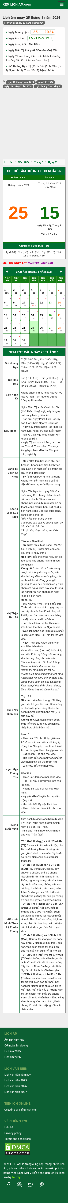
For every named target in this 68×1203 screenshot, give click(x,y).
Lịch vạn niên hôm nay (17, 1074)
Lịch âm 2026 (12, 1057)
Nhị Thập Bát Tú (12, 615)
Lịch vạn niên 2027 (15, 1092)
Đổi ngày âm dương (16, 1045)
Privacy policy (12, 1133)
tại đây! (16, 1177)
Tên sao (26, 541)
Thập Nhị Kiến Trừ (12, 712)
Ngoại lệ (26, 599)
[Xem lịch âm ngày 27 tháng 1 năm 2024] (50, 324)
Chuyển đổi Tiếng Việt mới (20, 1109)
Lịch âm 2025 (12, 1051)
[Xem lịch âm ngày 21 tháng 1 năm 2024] (59, 312)
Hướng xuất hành (11, 826)
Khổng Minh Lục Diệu (12, 512)
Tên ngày (27, 545)
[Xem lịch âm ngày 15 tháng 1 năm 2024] (6, 312)
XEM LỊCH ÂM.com (17, 4)
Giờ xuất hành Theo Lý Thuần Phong (11, 925)
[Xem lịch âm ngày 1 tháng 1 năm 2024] (6, 286)
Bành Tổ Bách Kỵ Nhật (12, 472)
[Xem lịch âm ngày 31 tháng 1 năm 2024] (24, 337)
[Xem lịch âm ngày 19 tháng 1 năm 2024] (41, 312)
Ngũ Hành (10, 430)
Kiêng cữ (26, 568)
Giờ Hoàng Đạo (11, 365)
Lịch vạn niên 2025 (15, 1080)
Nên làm (26, 556)
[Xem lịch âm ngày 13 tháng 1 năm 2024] (50, 299)
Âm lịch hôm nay (14, 1039)
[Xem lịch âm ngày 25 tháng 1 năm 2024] (33, 324)
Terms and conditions (17, 1139)
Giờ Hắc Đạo (13, 382)
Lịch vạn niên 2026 (15, 1086)
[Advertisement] (34, 124)
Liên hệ (8, 1127)
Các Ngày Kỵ (12, 396)
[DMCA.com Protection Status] (17, 1149)
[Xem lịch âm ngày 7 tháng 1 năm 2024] (59, 286)
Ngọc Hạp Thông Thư (12, 773)
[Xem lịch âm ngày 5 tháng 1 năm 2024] (41, 286)
